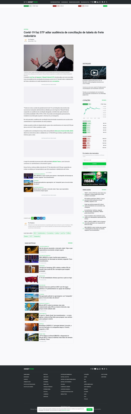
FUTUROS (86, 391)
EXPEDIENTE (26, 376)
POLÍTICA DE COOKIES (28, 386)
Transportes (37, 236)
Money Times (42, 333)
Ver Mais (70, 243)
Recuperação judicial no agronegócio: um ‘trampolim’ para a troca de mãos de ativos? (53, 183)
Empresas (41, 323)
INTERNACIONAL (47, 389)
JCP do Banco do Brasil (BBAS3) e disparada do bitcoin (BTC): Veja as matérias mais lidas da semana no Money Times (55, 337)
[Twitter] (106, 2)
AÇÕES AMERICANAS (88, 384)
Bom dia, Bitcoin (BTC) (44, 303)
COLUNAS (63, 384)
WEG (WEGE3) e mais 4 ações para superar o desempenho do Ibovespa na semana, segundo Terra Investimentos (53, 176)
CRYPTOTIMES (104, 374)
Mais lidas (87, 190)
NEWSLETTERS (64, 394)
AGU (35, 233)
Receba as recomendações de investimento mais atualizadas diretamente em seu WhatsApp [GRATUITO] (94, 93)
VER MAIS (104, 100)
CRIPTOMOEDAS (87, 386)
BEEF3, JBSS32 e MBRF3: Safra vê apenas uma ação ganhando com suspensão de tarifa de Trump (95, 223)
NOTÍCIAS (46, 374)
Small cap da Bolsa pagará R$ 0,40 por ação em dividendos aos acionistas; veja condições (95, 206)
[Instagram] (92, 2)
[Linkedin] (97, 2)
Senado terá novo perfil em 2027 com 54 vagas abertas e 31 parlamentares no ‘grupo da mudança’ (55, 287)
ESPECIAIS (46, 396)
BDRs (85, 381)
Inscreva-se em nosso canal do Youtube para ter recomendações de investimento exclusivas (94, 87)
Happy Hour (42, 276)
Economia (36, 180)
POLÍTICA (46, 391)
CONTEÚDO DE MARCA (65, 389)
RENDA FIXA (46, 384)
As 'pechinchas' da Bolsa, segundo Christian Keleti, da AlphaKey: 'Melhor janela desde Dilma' (94, 211)
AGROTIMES (103, 376)
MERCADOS (46, 376)
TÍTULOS (86, 399)
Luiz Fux (63, 233)
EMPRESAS (46, 379)
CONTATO (26, 379)
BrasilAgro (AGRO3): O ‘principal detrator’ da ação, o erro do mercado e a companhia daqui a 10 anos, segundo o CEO (55, 327)
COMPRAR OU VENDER (65, 386)
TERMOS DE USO (27, 381)
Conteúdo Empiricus (38, 187)
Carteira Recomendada (39, 173)
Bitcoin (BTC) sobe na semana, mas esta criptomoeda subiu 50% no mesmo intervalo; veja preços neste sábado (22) (54, 307)
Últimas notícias (55, 2)
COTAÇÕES (86, 374)
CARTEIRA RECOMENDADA (66, 374)
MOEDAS (86, 389)
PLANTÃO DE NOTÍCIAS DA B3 (67, 391)
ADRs (85, 394)
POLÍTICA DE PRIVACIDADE (29, 384)
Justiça (26, 29)
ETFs (85, 396)
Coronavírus (50, 233)
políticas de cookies (65, 410)
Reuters (32, 39)
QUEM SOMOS (26, 374)
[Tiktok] (104, 2)
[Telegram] (102, 2)
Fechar (89, 409)
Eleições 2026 (42, 285)
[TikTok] (104, 369)
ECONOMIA (46, 381)
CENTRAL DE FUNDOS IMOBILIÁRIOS (68, 379)
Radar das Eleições (74, 2)
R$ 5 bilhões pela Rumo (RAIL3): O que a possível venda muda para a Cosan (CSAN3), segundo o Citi (95, 200)
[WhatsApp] (100, 2)
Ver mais (104, 189)
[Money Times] (33, 2)
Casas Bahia (64, 2)
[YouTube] (95, 2)
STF (31, 236)
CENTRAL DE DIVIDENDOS (66, 381)
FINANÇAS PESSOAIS (48, 386)
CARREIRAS (46, 394)
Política (68, 233)
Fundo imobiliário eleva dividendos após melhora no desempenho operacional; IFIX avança (95, 217)
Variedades (42, 265)
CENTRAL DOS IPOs (65, 376)
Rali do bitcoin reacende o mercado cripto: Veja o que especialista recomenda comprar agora (51, 189)
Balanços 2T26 (85, 2)
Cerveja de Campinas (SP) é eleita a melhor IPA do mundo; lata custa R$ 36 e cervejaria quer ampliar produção (54, 269)
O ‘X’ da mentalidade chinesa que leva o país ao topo (55, 278)
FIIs (85, 379)
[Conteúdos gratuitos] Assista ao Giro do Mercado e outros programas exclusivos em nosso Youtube (93, 82)
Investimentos (42, 313)
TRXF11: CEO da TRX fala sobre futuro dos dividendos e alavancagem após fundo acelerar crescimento (95, 194)
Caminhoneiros (41, 233)
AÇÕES (85, 376)
